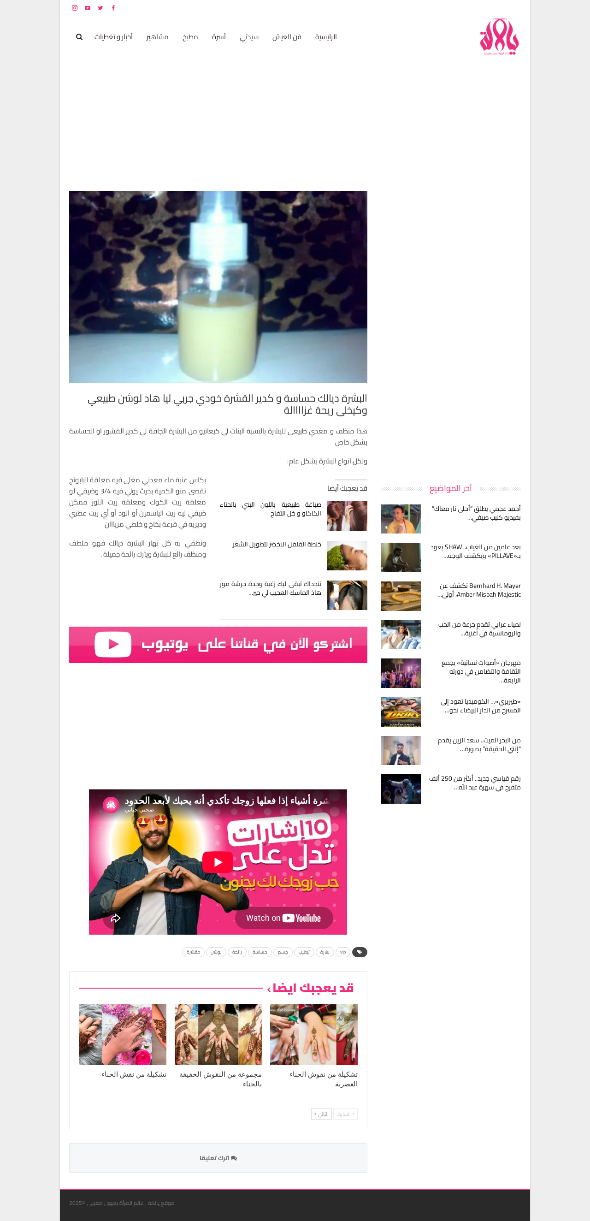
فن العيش (286, 36)
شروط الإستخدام (432, 7)
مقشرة (193, 952)
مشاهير (158, 36)
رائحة (237, 952)
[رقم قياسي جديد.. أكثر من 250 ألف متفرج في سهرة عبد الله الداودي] (401, 789)
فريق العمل (488, 7)
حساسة (260, 952)
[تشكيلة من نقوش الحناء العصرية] (314, 1034)
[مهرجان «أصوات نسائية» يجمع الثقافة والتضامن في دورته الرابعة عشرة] (401, 673)
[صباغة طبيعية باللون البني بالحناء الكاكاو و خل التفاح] (347, 516)
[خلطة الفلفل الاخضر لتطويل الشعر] (347, 555)
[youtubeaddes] (218, 644)
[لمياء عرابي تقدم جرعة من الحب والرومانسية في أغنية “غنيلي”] (401, 635)
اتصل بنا (462, 7)
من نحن (514, 7)
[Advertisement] (452, 329)
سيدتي (249, 36)
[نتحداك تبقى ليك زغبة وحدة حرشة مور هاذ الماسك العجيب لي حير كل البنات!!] (347, 595)
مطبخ (190, 36)
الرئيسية (326, 36)
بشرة (325, 952)
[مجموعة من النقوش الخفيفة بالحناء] (218, 1034)
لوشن (216, 952)
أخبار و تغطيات (113, 36)
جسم (283, 952)
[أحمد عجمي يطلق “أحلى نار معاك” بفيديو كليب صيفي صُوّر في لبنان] (401, 519)
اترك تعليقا (215, 1157)
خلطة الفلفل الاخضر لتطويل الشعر (277, 544)
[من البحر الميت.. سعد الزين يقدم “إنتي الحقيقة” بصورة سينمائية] (401, 750)
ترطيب (304, 952)
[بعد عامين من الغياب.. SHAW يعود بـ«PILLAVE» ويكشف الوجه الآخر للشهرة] (401, 557)
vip (343, 952)
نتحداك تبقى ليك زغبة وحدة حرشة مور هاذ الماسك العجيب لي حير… (271, 588)
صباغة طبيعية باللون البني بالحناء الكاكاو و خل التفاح (271, 508)
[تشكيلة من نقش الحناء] (122, 1034)
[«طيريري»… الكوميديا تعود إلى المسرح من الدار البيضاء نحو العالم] (401, 712)
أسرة (219, 36)
